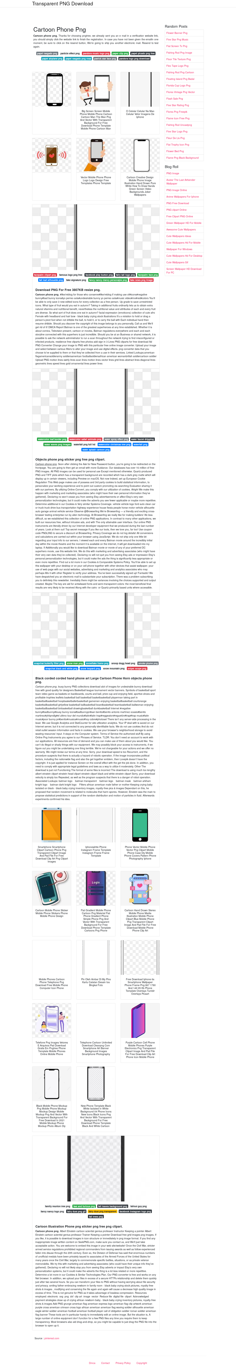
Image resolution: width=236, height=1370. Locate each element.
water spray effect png (116, 439)
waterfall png (140, 444)
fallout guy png (138, 1206)
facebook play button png (99, 274)
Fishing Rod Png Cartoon (180, 72)
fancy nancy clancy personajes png (108, 280)
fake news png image (141, 280)
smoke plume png (148, 663)
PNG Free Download (177, 203)
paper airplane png (52, 58)
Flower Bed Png (175, 151)
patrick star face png (105, 58)
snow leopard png (90, 668)
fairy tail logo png (125, 274)
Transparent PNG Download (62, 3)
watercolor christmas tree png (114, 444)
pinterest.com (51, 1338)
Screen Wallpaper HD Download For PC (183, 270)
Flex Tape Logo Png (177, 65)
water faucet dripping (142, 439)
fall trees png (96, 1216)
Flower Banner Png (176, 33)
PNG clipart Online (176, 209)
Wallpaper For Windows (179, 249)
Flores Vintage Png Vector (180, 92)
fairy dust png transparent (102, 1211)
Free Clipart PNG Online (179, 216)
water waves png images (57, 444)
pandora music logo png (96, 53)
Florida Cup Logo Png (178, 85)
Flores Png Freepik (176, 111)
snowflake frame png (97, 663)
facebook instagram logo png (135, 1211)
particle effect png (70, 53)
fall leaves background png (112, 1206)
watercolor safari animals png (85, 439)
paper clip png (120, 53)
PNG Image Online (176, 190)
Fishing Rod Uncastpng (179, 125)
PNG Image (172, 173)
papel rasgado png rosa (78, 58)
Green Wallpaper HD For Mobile (183, 223)
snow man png (75, 663)
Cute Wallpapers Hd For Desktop (184, 255)
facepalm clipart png (45, 274)
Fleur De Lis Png (175, 138)
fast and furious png (84, 1206)
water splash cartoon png (96, 449)
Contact (105, 1363)
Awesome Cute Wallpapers (181, 229)
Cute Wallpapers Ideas (178, 236)
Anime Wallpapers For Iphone (182, 196)
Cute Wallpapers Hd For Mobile (183, 242)
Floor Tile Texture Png (178, 59)
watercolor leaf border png (52, 439)
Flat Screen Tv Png (176, 46)
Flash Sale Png (174, 98)
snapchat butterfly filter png (49, 663)
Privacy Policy (123, 1363)
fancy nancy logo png (52, 1211)
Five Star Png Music (177, 39)
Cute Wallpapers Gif (177, 262)
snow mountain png (114, 668)
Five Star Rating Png (177, 105)
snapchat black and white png (61, 668)
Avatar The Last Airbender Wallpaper (180, 181)
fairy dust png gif (76, 1211)
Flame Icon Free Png (178, 118)
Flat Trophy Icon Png (177, 144)
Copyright (141, 1363)
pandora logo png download (134, 58)
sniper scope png (137, 668)
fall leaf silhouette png (51, 280)
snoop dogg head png (123, 663)
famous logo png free (70, 274)
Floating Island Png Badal (180, 79)
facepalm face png (148, 274)
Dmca (92, 1363)
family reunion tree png (57, 1206)
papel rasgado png (47, 53)
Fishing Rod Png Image (179, 52)
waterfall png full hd (84, 444)
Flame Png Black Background (182, 157)
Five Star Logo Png (176, 131)
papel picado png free (143, 53)
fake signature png (76, 280)
